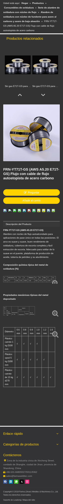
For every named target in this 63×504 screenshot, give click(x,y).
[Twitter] (22, 482)
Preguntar (33, 192)
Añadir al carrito (31, 200)
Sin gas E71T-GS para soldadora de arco (18, 86)
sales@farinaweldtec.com (19, 476)
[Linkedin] (11, 482)
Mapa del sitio (29, 500)
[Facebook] (5, 482)
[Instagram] (27, 482)
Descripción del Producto (18, 224)
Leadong (17, 500)
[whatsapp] (16, 482)
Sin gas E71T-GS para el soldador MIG (45, 86)
